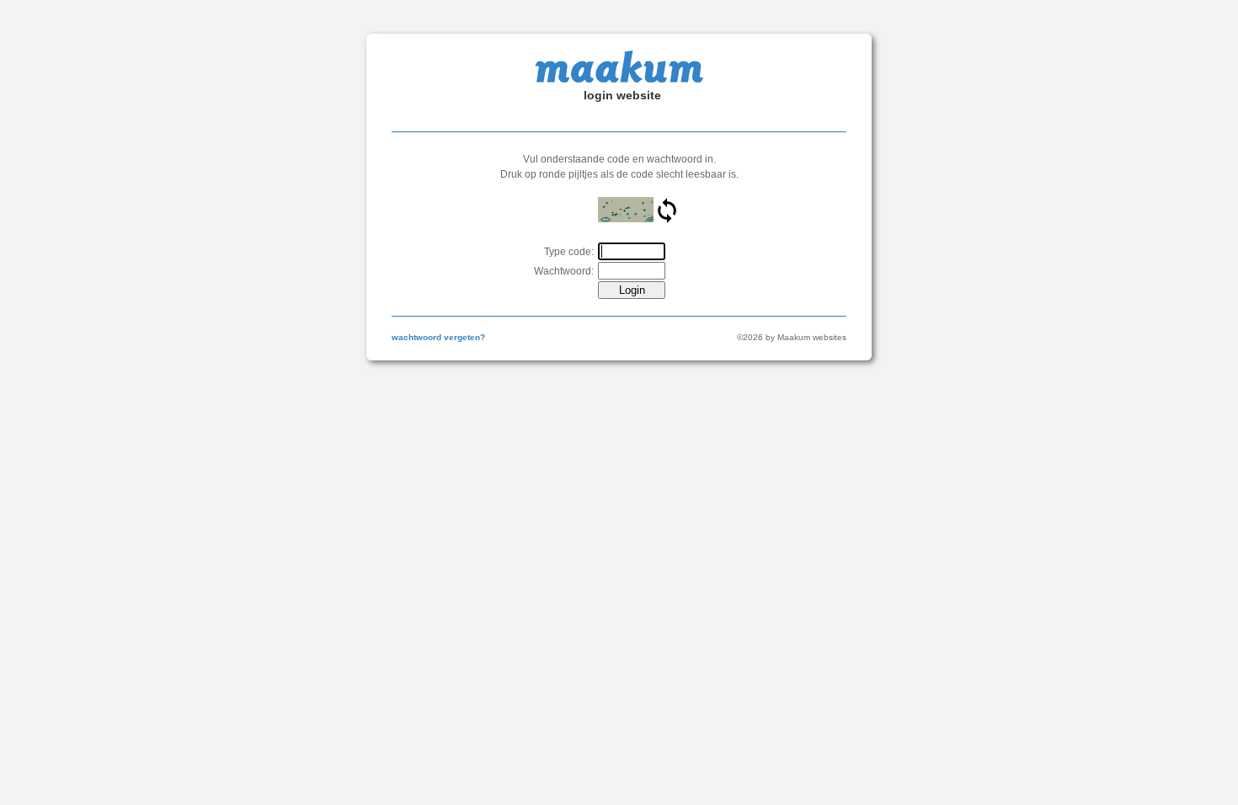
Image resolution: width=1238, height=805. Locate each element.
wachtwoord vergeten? (438, 337)
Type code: (569, 252)
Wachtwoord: (564, 271)
